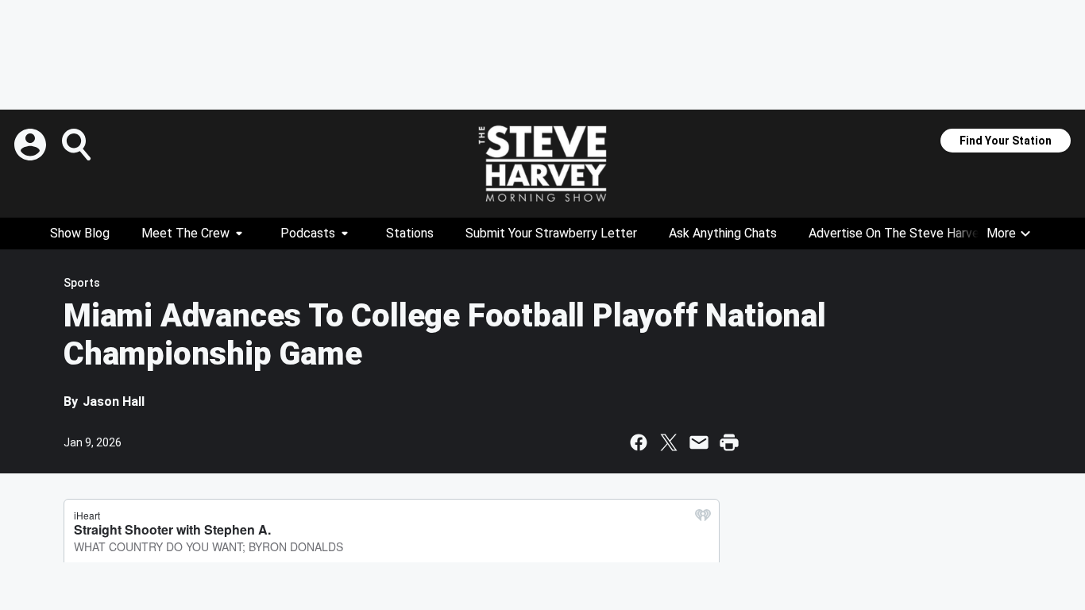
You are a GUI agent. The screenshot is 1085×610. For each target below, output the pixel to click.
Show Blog (80, 233)
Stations (410, 233)
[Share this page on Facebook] (638, 442)
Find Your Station (1006, 140)
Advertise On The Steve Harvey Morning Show (938, 233)
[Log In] (31, 144)
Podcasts (307, 233)
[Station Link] (542, 163)
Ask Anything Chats (723, 233)
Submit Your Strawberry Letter (551, 233)
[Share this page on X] (669, 442)
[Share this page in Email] (699, 442)
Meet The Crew (185, 233)
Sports (82, 282)
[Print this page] (729, 442)
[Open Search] (78, 144)
